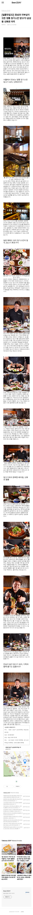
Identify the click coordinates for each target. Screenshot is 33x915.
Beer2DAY (16, 2)
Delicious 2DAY (7, 792)
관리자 (22, 911)
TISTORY (17, 911)
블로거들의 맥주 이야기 (9, 893)
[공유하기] (9, 786)
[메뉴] (2, 2)
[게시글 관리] (11, 786)
